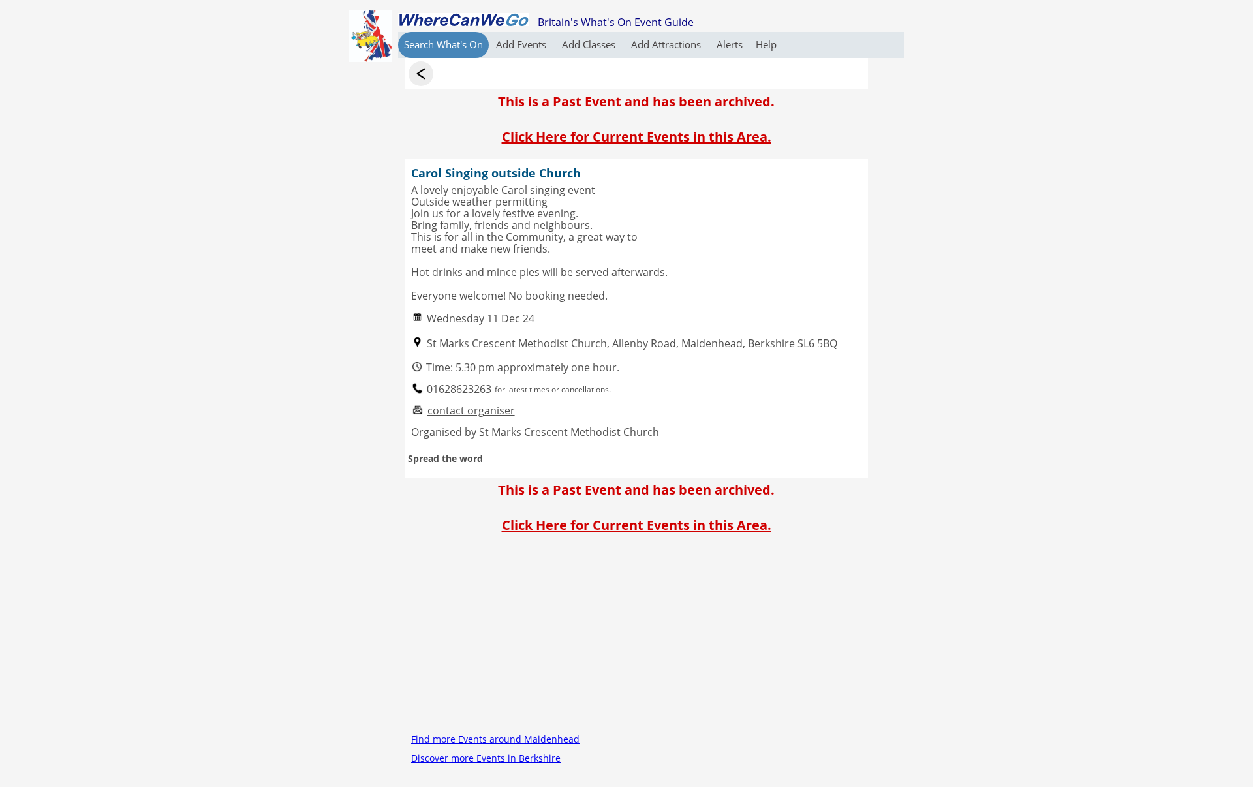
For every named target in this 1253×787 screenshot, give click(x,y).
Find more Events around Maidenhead (495, 739)
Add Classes (590, 44)
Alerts (730, 44)
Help (766, 44)
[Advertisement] (636, 638)
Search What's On (443, 44)
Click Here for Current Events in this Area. (636, 137)
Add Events (522, 44)
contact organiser (471, 411)
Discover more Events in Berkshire (486, 758)
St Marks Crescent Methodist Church (569, 432)
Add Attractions (667, 44)
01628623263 (459, 389)
